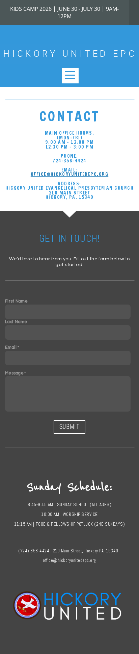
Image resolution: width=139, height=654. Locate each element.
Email (11, 347)
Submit (69, 426)
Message (14, 373)
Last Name (16, 322)
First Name (16, 301)
